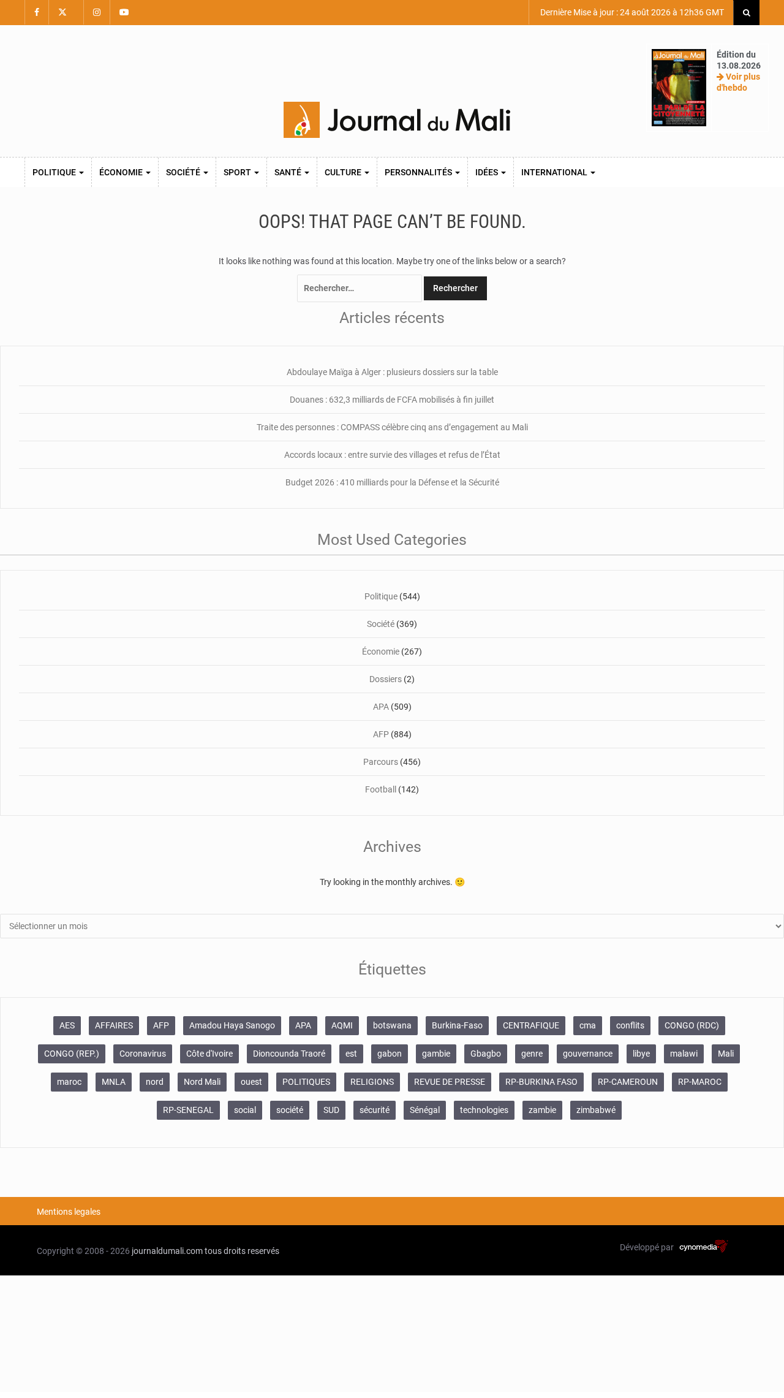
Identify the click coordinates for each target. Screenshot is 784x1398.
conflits (630, 1025)
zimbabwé (596, 1110)
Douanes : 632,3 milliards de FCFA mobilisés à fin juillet (392, 400)
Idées (487, 172)
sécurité (375, 1110)
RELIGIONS (372, 1082)
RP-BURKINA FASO (541, 1082)
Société (184, 172)
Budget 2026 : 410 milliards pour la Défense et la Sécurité (392, 482)
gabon (389, 1053)
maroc (69, 1082)
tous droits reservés (242, 1251)
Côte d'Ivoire (209, 1053)
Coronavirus (142, 1053)
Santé (288, 172)
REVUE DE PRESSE (449, 1082)
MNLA (114, 1082)
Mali (726, 1053)
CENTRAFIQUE (531, 1025)
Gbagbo (485, 1053)
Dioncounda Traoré (289, 1053)
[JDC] (397, 120)
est (351, 1053)
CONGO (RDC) (692, 1025)
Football (380, 789)
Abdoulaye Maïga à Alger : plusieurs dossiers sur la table (392, 372)
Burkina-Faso (457, 1025)
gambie (436, 1053)
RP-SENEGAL (188, 1110)
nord (155, 1082)
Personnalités (419, 172)
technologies (484, 1110)
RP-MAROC (700, 1082)
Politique (55, 172)
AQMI (342, 1025)
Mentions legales (68, 1212)
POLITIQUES (306, 1082)
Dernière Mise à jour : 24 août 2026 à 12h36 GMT (631, 12)
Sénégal (425, 1110)
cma (587, 1025)
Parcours (380, 762)
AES (67, 1025)
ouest (251, 1082)
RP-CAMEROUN (628, 1082)
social (245, 1110)
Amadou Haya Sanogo (232, 1025)
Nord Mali (202, 1082)
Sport (238, 172)
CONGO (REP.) (71, 1053)
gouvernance (587, 1053)
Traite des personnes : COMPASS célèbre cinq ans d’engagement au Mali (392, 427)
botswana (392, 1025)
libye (641, 1053)
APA (381, 707)
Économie (122, 172)
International (555, 172)
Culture (344, 172)
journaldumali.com (167, 1251)
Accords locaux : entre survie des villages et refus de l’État (392, 455)
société (289, 1110)
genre (532, 1053)
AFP (381, 734)
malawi (684, 1053)
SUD (331, 1110)
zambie (542, 1110)
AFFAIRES (114, 1025)
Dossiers (385, 679)
